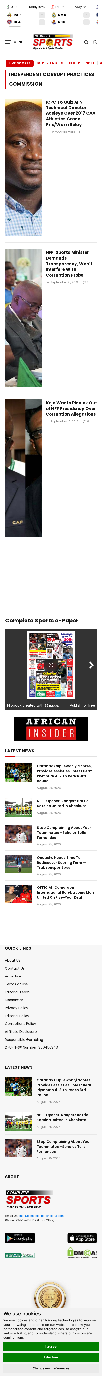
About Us (12, 960)
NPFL (90, 63)
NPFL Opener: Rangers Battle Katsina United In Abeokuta (63, 803)
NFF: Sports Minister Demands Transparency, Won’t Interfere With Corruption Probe (69, 263)
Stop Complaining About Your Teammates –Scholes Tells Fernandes (64, 832)
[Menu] (14, 41)
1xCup (74, 63)
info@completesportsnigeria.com (41, 1216)
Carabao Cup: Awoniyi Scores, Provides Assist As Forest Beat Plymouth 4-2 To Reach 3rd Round (64, 773)
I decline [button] (51, 1357)
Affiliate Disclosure (21, 1031)
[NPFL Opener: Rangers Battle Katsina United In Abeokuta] (18, 807)
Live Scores (20, 63)
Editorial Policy (17, 1015)
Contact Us (15, 968)
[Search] (86, 41)
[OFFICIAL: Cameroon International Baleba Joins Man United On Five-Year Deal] (18, 894)
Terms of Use (16, 984)
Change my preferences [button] (51, 1368)
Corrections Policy (20, 1023)
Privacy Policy (16, 1007)
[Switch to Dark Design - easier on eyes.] (94, 42)
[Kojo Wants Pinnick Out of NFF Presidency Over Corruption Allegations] (23, 468)
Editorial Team (17, 992)
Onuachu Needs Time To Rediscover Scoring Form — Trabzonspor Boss (61, 862)
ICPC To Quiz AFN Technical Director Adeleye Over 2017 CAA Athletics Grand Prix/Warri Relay (70, 113)
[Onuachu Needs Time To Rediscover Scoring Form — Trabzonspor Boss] (18, 864)
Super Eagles (50, 63)
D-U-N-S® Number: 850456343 (31, 1047)
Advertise (13, 976)
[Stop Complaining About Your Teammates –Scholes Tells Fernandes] (18, 834)
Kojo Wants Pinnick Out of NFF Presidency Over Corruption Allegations (71, 408)
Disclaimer (14, 1000)
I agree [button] (51, 1346)
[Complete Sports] (53, 42)
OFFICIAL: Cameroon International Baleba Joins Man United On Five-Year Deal (65, 892)
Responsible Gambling (24, 1039)
